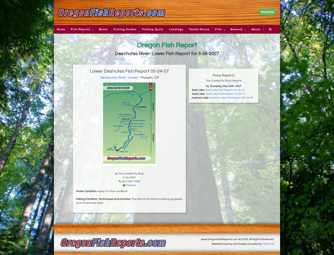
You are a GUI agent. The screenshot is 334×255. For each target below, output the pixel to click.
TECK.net (268, 244)
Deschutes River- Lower (119, 77)
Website (131, 185)
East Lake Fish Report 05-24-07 (225, 90)
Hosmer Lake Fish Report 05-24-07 (231, 97)
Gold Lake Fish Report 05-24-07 (226, 94)
